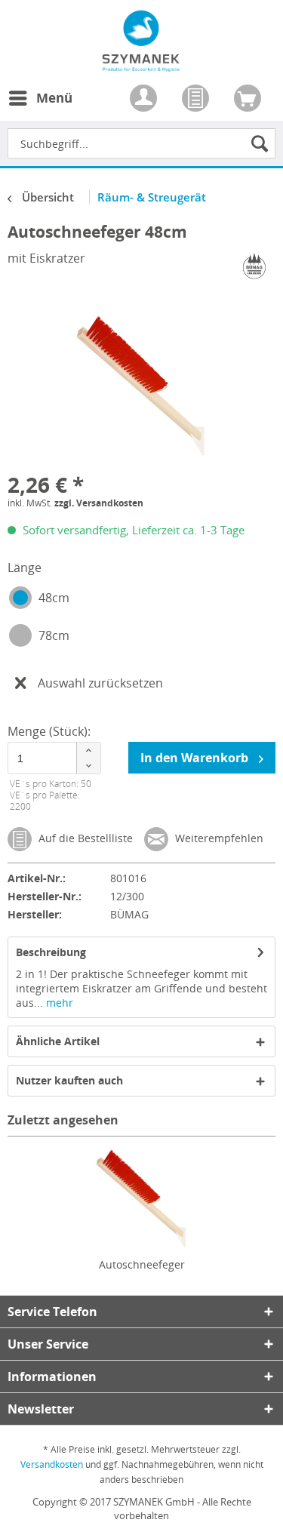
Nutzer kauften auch (69, 1080)
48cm (53, 597)
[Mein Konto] (145, 100)
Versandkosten (51, 1464)
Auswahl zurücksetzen (100, 683)
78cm (53, 635)
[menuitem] (40, 107)
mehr (58, 1002)
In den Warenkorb (195, 757)
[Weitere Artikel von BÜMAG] (254, 266)
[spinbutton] (54, 758)
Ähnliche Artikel (58, 1041)
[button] (88, 750)
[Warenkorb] (249, 100)
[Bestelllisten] (197, 100)
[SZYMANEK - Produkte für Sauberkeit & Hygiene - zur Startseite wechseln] (141, 63)
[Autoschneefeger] (141, 1197)
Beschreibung (51, 952)
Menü (54, 97)
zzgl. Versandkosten (98, 503)
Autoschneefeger (142, 1264)
